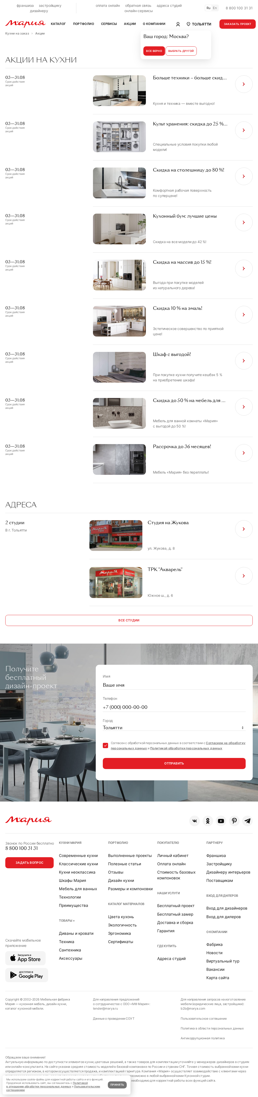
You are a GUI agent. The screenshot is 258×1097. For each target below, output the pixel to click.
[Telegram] (247, 821)
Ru (209, 8)
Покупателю (168, 843)
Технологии (70, 897)
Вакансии (215, 969)
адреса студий (169, 5)
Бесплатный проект (176, 905)
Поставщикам (219, 880)
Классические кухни (78, 863)
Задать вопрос (30, 863)
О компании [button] (154, 24)
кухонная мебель (32, 1004)
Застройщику (219, 863)
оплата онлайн (108, 5)
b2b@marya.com (193, 1008)
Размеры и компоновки (130, 888)
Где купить (166, 946)
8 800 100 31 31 (239, 8)
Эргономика (119, 933)
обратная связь (138, 5)
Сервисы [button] (109, 24)
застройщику (50, 5)
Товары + (67, 920)
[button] (198, 24)
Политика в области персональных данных (212, 1028)
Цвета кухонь (121, 916)
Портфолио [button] (83, 24)
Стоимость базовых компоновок (176, 875)
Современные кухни (78, 855)
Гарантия (166, 930)
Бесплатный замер (175, 914)
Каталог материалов (126, 904)
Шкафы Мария (72, 880)
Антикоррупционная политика (202, 1038)
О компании (217, 932)
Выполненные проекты (130, 855)
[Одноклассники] (208, 821)
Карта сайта (217, 977)
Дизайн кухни (121, 880)
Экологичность (122, 925)
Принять (117, 1084)
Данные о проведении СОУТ (114, 1018)
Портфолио (118, 843)
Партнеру (214, 843)
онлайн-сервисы (138, 11)
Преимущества (73, 905)
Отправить (174, 763)
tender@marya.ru (105, 1008)
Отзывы (115, 872)
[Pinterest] (234, 821)
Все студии (129, 620)
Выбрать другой (181, 51)
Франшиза (216, 855)
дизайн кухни (56, 1004)
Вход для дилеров (222, 895)
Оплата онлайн (171, 863)
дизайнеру (39, 11)
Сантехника (70, 950)
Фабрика (214, 944)
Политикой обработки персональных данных (186, 748)
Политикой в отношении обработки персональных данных (47, 1084)
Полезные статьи (124, 863)
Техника (66, 941)
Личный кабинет (172, 855)
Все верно (154, 51)
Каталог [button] (58, 24)
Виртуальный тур (222, 961)
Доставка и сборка (175, 922)
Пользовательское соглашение (204, 1018)
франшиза (25, 5)
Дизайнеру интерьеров (228, 872)
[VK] (194, 821)
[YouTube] (221, 821)
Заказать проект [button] (237, 24)
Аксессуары (70, 958)
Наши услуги (168, 893)
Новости (214, 952)
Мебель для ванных (78, 888)
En (215, 8)
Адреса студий (171, 958)
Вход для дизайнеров (226, 908)
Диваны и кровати (76, 933)
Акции (130, 24)
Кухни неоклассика (77, 872)
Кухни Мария (70, 843)
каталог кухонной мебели (24, 1008)
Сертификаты (120, 941)
